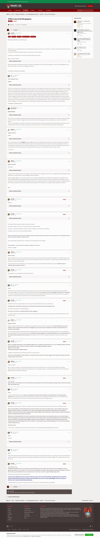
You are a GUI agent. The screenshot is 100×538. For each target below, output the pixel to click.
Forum (9, 512)
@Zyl (9, 36)
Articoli (9, 510)
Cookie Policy (26, 536)
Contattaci (19, 529)
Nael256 (78, 54)
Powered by (87, 529)
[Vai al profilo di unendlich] (8, 24)
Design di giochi (83, 33)
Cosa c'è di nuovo (27, 510)
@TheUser (14, 36)
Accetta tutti (89, 534)
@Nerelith (19, 36)
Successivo (15, 486)
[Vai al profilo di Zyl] (9, 76)
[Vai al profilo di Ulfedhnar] (9, 161)
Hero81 (78, 33)
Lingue (8, 529)
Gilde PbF (10, 514)
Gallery (9, 519)
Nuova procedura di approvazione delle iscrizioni (18, 1)
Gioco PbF (25, 24)
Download (10, 517)
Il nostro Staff (26, 514)
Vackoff (78, 23)
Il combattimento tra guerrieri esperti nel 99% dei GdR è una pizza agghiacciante (84, 31)
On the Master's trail (81, 47)
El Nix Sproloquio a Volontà (85, 54)
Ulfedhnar (13, 160)
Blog (9, 515)
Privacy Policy (14, 529)
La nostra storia (27, 508)
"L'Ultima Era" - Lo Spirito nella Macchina (83, 22)
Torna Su (91, 500)
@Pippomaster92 (26, 36)
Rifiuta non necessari (79, 534)
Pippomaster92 (14, 108)
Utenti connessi (27, 515)
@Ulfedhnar (33, 36)
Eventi (25, 517)
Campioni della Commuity (29, 512)
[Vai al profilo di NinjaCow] (9, 130)
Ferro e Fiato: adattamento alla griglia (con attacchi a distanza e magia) (84, 39)
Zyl (11, 75)
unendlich (12, 24)
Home (9, 508)
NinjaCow (12, 129)
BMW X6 (23, 142)
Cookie (24, 529)
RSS (28, 529)
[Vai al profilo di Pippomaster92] (9, 109)
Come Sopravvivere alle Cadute (83, 53)
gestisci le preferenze (36, 536)
